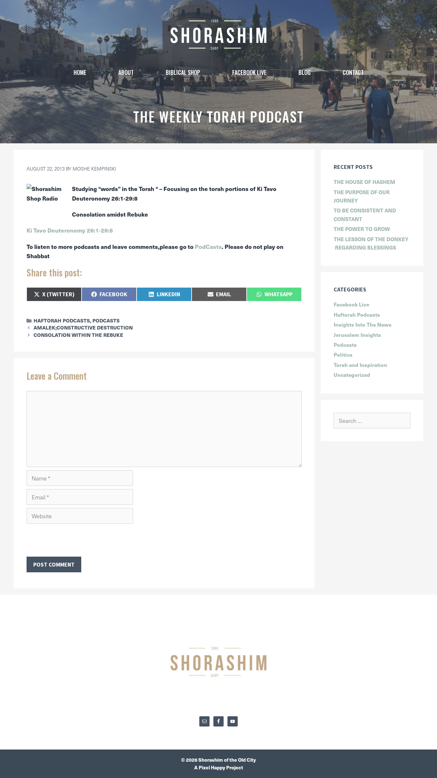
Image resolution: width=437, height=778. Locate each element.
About (126, 72)
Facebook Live (351, 304)
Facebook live (249, 72)
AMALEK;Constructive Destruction (83, 327)
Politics (343, 354)
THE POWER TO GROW (362, 229)
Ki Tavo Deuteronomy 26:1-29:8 (70, 230)
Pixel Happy (212, 767)
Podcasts (106, 320)
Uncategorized (352, 374)
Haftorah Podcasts (62, 320)
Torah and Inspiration (360, 365)
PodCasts (208, 246)
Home (80, 72)
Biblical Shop (183, 72)
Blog (304, 72)
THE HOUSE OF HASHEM (364, 182)
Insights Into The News (363, 324)
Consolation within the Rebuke (78, 334)
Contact (353, 72)
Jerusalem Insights (357, 334)
